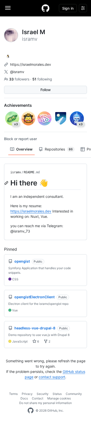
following (42, 79)
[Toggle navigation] (8, 8)
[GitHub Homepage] (31, 410)
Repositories (59, 149)
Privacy (27, 394)
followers (19, 79)
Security (43, 394)
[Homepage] (45, 8)
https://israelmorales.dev (30, 64)
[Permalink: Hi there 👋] (6, 182)
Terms (13, 394)
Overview (24, 149)
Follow (45, 90)
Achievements (18, 105)
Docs (24, 398)
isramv (15, 172)
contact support (52, 377)
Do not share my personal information (45, 403)
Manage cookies (59, 398)
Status (57, 394)
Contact (37, 398)
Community (74, 394)
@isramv (17, 72)
